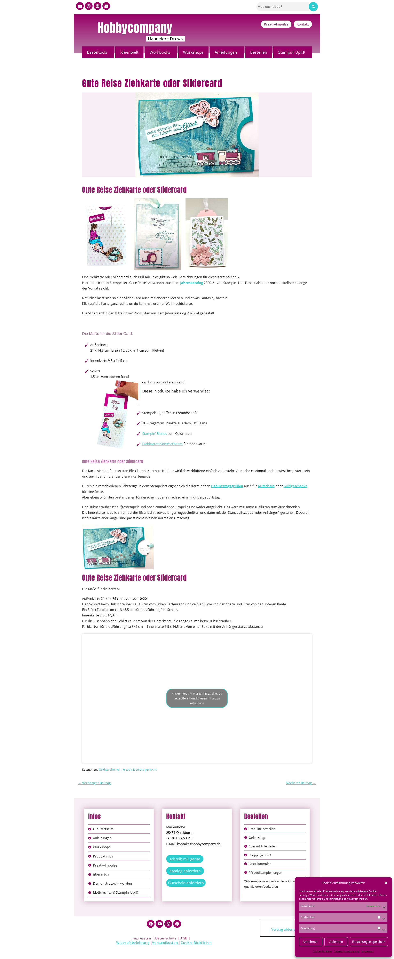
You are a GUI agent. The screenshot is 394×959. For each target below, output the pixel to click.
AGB (184, 938)
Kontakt (303, 24)
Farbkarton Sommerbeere (162, 444)
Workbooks (160, 52)
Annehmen (310, 941)
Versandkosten (165, 942)
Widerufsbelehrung (132, 942)
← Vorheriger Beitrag (94, 783)
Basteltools (97, 52)
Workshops (193, 52)
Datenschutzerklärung (346, 951)
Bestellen (258, 52)
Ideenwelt (129, 52)
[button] (386, 883)
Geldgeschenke (295, 486)
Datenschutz (165, 938)
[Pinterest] (97, 6)
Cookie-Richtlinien (196, 942)
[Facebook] (151, 924)
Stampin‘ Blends (154, 433)
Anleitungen (226, 52)
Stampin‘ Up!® (291, 52)
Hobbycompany (135, 28)
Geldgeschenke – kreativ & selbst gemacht (128, 769)
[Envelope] (106, 6)
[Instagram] (89, 6)
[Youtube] (80, 6)
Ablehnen (336, 941)
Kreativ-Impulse (276, 24)
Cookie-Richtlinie (322, 951)
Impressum (367, 951)
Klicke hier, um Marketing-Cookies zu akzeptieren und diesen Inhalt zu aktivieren (197, 698)
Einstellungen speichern (369, 941)
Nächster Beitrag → (301, 783)
